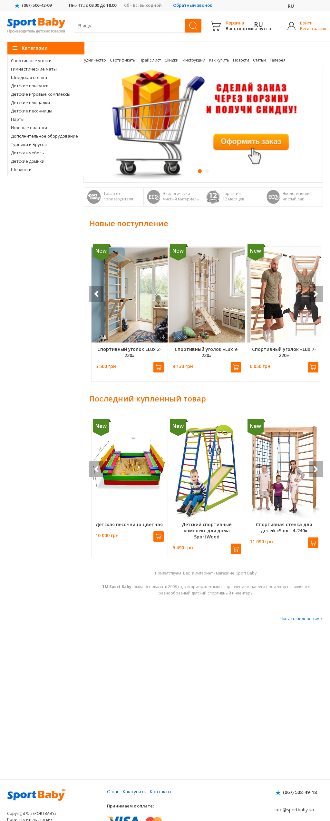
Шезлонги (21, 169)
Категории (35, 48)
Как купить (219, 60)
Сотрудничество (90, 60)
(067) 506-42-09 (37, 5)
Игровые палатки (29, 127)
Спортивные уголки (31, 60)
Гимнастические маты (34, 69)
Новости (241, 60)
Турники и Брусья (29, 144)
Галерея (278, 60)
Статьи (259, 60)
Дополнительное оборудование (44, 136)
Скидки (172, 60)
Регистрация (308, 28)
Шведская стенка (29, 77)
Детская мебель (27, 153)
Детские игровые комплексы (40, 94)
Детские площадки (30, 102)
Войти (306, 23)
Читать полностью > (301, 619)
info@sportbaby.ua (294, 810)
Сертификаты (123, 60)
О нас (113, 791)
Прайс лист (150, 60)
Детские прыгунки (30, 86)
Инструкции (193, 60)
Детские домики (27, 161)
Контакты (160, 791)
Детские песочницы (31, 111)
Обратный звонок (192, 5)
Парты (17, 119)
